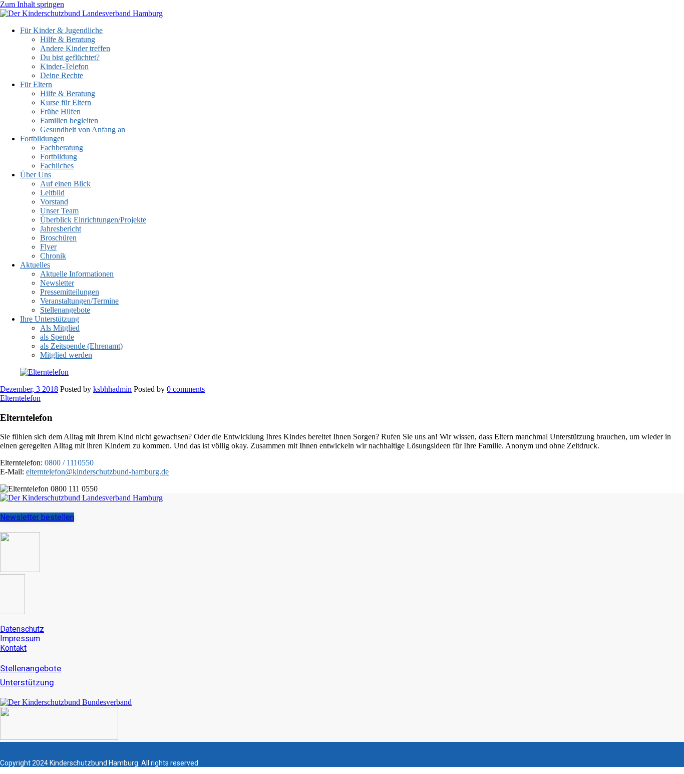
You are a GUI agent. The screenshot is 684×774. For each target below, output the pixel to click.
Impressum (20, 638)
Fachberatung (61, 147)
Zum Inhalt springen (32, 4)
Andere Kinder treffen (75, 48)
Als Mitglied (60, 328)
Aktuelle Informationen (77, 274)
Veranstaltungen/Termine (79, 301)
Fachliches (57, 165)
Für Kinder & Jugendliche (61, 30)
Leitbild (52, 192)
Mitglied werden (66, 355)
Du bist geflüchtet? (70, 57)
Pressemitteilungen (69, 292)
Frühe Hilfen (60, 111)
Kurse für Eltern (65, 102)
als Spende (57, 337)
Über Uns (35, 174)
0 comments (186, 389)
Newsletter (57, 283)
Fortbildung (58, 156)
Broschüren (58, 237)
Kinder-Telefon (64, 66)
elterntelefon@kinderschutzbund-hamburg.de (97, 471)
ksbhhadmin (112, 389)
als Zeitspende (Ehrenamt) (81, 346)
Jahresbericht (60, 228)
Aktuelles (35, 265)
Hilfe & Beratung (67, 39)
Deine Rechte (61, 75)
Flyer (48, 246)
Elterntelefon (20, 398)
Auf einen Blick (65, 183)
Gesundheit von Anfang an (82, 129)
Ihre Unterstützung (49, 319)
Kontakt (13, 648)
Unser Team (59, 210)
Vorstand (54, 201)
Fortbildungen (42, 138)
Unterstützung (27, 682)
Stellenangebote (65, 310)
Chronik (53, 255)
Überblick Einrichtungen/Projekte (93, 219)
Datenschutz (22, 629)
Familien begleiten (69, 120)
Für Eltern (36, 84)
